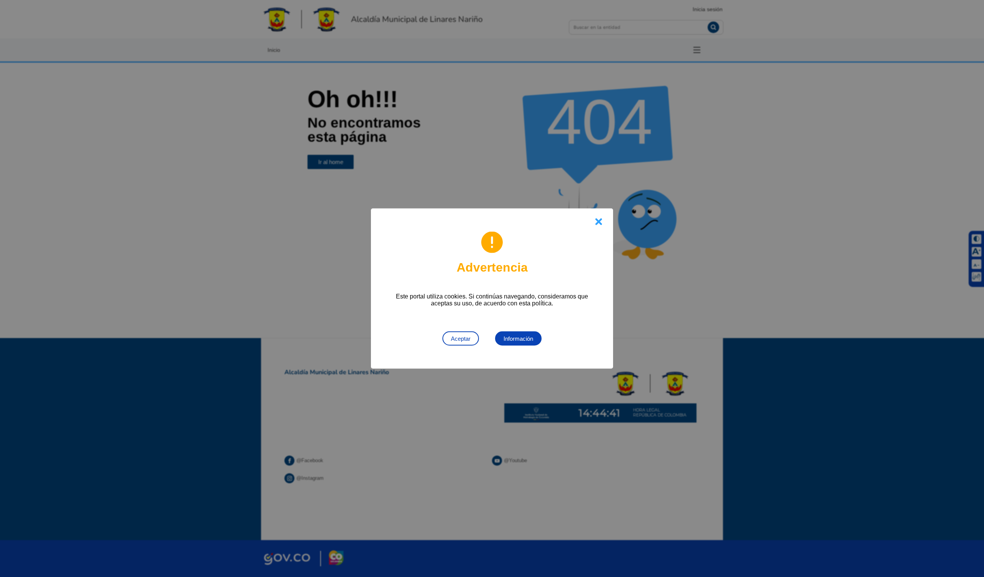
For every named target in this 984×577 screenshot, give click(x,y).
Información (518, 338)
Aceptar (460, 338)
